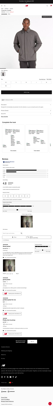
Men (2, 8)
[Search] (47, 6)
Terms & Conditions (5, 399)
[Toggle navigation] (2, 5)
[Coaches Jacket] (26, 41)
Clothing (6, 8)
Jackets (11, 8)
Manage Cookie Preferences (7, 401)
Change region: (4, 382)
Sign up (32, 341)
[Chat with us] (50, 403)
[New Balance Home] (26, 5)
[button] (5, 6)
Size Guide (49, 79)
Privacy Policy (4, 397)
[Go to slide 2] (26, 3)
